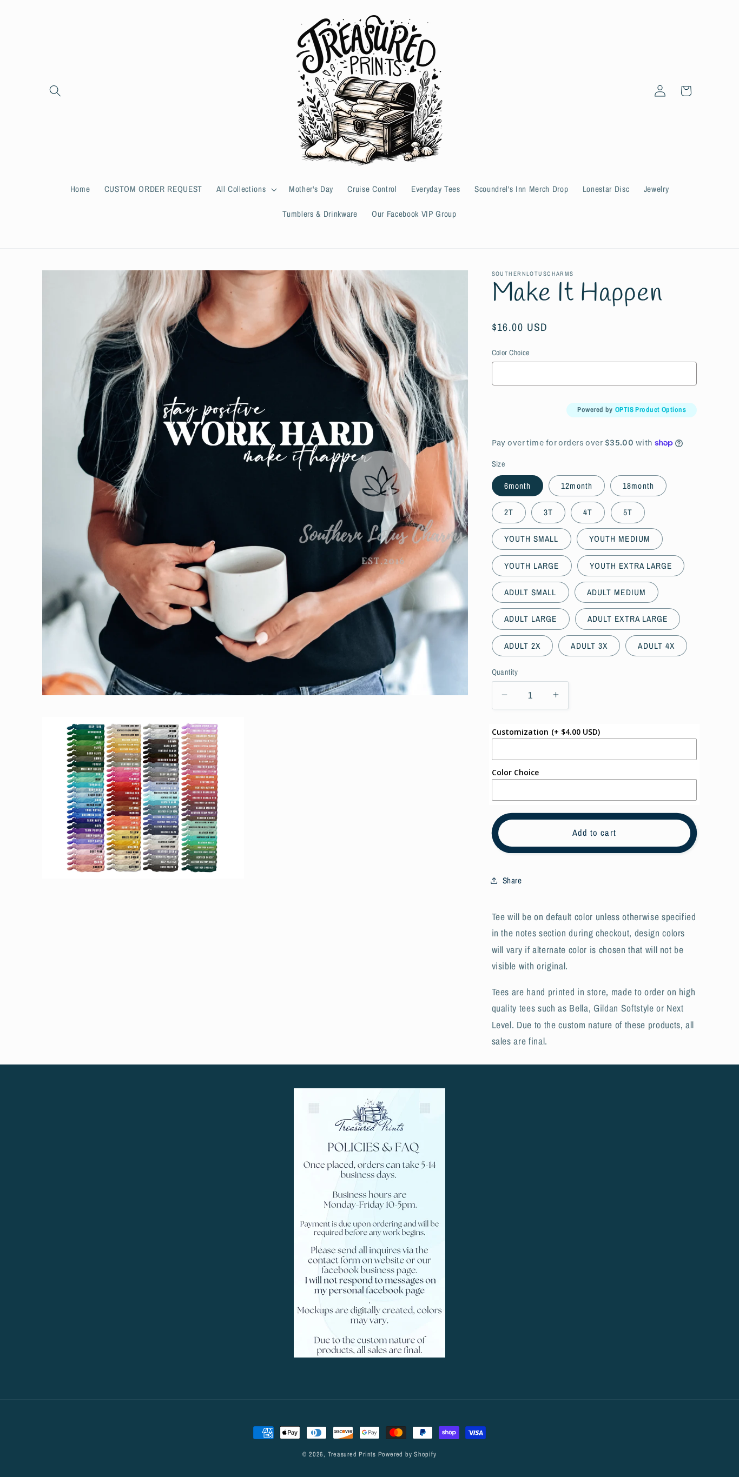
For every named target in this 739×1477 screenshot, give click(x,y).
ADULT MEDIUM (616, 591)
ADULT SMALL (530, 591)
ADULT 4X (656, 645)
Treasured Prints (352, 1454)
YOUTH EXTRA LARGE (631, 565)
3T (548, 512)
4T (587, 512)
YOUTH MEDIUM (619, 538)
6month (517, 485)
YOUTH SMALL (531, 538)
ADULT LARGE (530, 618)
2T (508, 512)
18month (638, 485)
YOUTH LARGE (531, 565)
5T (627, 512)
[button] (55, 91)
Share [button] (512, 880)
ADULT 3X (589, 645)
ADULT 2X (522, 645)
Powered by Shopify (407, 1454)
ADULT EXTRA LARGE (628, 618)
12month (576, 485)
